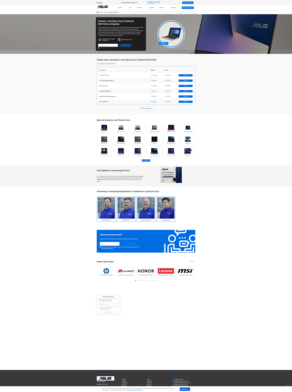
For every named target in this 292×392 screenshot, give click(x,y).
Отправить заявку (125, 45)
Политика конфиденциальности (134, 390)
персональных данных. (135, 47)
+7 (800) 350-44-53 (153, 2)
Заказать (185, 75)
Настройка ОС (103, 101)
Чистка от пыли (104, 75)
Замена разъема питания (107, 96)
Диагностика (103, 86)
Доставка (151, 7)
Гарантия (139, 7)
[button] (191, 261)
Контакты (173, 7)
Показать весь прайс (146, 108)
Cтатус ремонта (188, 2)
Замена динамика (105, 91)
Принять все (185, 389)
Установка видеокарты (106, 80)
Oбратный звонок (188, 7)
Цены (130, 7)
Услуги (119, 7)
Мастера (161, 7)
